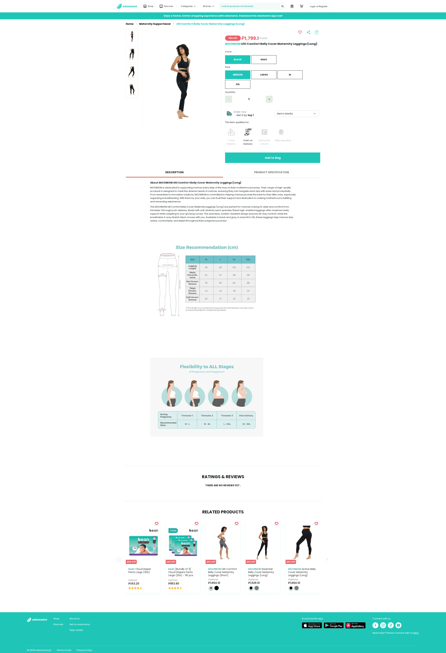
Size (227, 67)
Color (228, 51)
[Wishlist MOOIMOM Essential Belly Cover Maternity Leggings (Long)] (276, 523)
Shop (56, 618)
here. (416, 633)
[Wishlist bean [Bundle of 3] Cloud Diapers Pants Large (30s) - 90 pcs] (196, 523)
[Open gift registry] (292, 6)
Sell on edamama (80, 624)
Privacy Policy (84, 650)
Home (130, 24)
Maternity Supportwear (155, 24)
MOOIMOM (233, 44)
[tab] (174, 172)
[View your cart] (301, 6)
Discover (58, 624)
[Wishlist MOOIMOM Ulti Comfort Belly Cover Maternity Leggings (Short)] (236, 523)
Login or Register (318, 6)
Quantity (230, 92)
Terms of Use (64, 650)
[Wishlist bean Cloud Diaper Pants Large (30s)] (157, 523)
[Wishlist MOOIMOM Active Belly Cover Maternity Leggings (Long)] (316, 523)
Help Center (76, 630)
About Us (75, 618)
